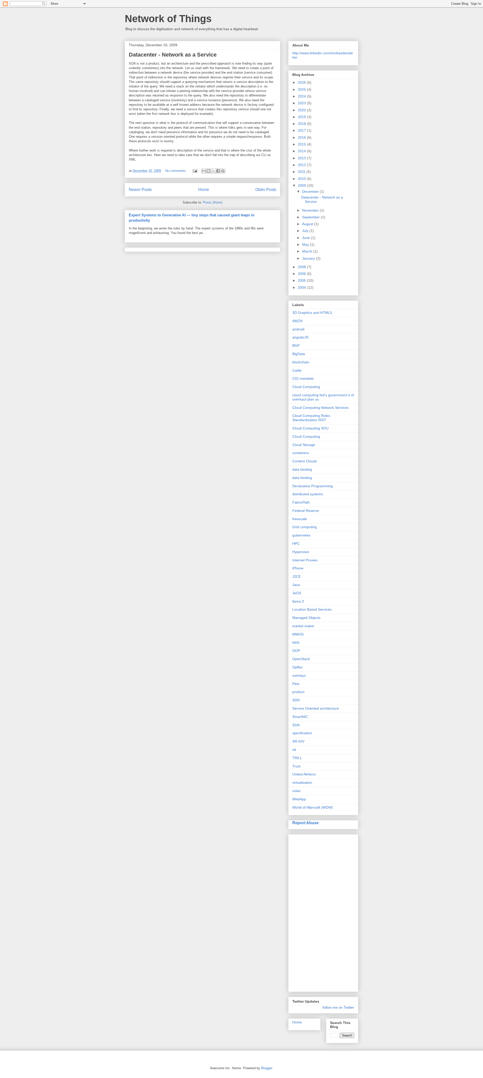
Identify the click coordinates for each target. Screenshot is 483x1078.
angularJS (300, 337)
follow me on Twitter (338, 1007)
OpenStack (301, 659)
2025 (302, 89)
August (308, 224)
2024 (302, 96)
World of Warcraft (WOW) (312, 807)
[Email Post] (194, 171)
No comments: (176, 171)
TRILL (297, 758)
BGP (296, 346)
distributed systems (307, 494)
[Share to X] (213, 170)
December (311, 191)
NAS (295, 643)
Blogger (266, 1068)
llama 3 (298, 601)
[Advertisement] (312, 911)
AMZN (297, 321)
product (298, 692)
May (306, 244)
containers (300, 453)
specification (302, 733)
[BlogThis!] (208, 170)
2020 (302, 110)
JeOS (296, 593)
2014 (302, 151)
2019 (302, 117)
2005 (302, 280)
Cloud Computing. (306, 436)
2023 (302, 103)
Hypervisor (300, 552)
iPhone (297, 568)
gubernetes (301, 535)
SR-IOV (298, 741)
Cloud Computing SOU (310, 428)
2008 (302, 267)
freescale (299, 519)
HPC (296, 544)
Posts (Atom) (212, 202)
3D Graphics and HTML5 (312, 313)
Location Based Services (312, 609)
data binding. (302, 478)
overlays (299, 675)
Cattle (297, 370)
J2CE (296, 576)
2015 (302, 144)
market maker (303, 626)
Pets (295, 684)
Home (203, 189)
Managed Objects (306, 618)
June (306, 238)
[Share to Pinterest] (222, 170)
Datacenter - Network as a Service (173, 55)
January (309, 258)
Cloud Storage (303, 445)
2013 (302, 158)
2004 (302, 287)
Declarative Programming (312, 486)
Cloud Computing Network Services (320, 408)
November (311, 210)
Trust (296, 766)
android (298, 329)
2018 (302, 124)
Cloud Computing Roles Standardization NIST (311, 418)
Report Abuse (305, 822)
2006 (302, 274)
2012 (302, 165)
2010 (302, 179)
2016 (302, 137)
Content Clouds (304, 461)
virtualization (302, 782)
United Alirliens (304, 774)
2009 (302, 185)
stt (294, 750)
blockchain (300, 362)
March (307, 251)
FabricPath (301, 502)
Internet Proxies (304, 560)
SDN (296, 700)
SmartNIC (300, 717)
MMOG (298, 634)
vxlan (296, 791)
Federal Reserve (305, 511)
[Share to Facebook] (218, 170)
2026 (302, 82)
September (311, 217)
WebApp (299, 799)
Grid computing (304, 527)
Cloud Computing (306, 387)
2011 (302, 172)
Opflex (297, 667)
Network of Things (168, 18)
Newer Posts (140, 189)
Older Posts (265, 189)
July (305, 231)
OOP (296, 651)
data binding (302, 469)
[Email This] (203, 170)
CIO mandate (303, 378)
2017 (302, 130)
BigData (298, 354)
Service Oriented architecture (315, 708)
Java (296, 585)
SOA (296, 725)
